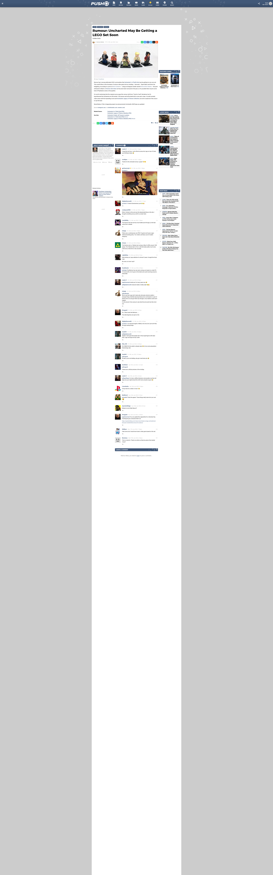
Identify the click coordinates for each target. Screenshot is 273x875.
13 (156, 310)
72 (168, 142)
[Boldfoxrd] (118, 399)
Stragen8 (124, 310)
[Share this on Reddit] (156, 42)
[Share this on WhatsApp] (142, 42)
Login (263, 4)
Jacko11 (124, 149)
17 (156, 354)
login (138, 455)
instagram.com (102, 107)
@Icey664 (124, 397)
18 (156, 364)
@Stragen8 (125, 356)
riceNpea (124, 159)
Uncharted (100, 27)
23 (156, 414)
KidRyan (124, 429)
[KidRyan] (118, 433)
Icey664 (124, 332)
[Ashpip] (118, 235)
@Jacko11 (124, 170)
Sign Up (266, 4)
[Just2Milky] (118, 224)
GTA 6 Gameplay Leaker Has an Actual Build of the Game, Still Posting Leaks (170, 195)
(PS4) (115, 111)
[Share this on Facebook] (148, 42)
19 (156, 375)
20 (156, 386)
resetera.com (121, 107)
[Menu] (2, 3)
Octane (124, 243)
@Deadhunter (125, 293)
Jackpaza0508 (126, 210)
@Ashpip (124, 270)
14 (156, 321)
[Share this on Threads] (153, 42)
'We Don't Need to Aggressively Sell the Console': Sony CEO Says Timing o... (170, 231)
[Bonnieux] (118, 442)
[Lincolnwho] (118, 390)
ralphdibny (125, 255)
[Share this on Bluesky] (145, 42)
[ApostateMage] (118, 410)
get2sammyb (126, 168)
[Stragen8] (118, 314)
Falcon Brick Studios (146, 86)
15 (156, 331)
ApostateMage (126, 406)
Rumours (106, 27)
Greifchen (125, 365)
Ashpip (124, 231)
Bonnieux (124, 438)
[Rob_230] (118, 348)
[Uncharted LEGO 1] (126, 61)
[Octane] (118, 247)
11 (156, 280)
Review (117, 117)
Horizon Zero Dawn (111, 88)
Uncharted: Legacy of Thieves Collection (128, 98)
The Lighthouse (101, 79)
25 (157, 123)
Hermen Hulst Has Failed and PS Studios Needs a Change (170, 213)
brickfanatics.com (112, 107)
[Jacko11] (118, 153)
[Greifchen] (118, 369)
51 (168, 152)
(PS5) (119, 113)
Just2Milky (125, 220)
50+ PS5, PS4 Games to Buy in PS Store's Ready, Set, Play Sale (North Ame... (170, 249)
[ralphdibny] (118, 259)
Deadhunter (125, 268)
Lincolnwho (125, 386)
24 (156, 429)
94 (168, 133)
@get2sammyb (126, 282)
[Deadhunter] (118, 272)
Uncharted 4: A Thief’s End (131, 82)
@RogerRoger (125, 378)
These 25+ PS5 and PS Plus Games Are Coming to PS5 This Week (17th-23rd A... (170, 201)
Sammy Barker (100, 42)
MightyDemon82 (127, 201)
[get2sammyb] (118, 172)
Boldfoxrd (125, 395)
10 (156, 267)
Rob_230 (124, 344)
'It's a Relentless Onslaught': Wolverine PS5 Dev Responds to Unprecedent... (170, 207)
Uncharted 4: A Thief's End (175, 86)
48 (168, 164)
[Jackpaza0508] (118, 214)
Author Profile (98, 162)
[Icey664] (118, 336)
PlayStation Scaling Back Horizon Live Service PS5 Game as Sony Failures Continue (105, 193)
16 (156, 343)
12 (156, 291)
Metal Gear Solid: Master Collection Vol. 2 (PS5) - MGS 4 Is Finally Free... (170, 243)
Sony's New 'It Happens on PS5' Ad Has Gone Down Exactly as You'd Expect (170, 219)
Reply (111, 162)
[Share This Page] (258, 3)
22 (156, 405)
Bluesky (105, 162)
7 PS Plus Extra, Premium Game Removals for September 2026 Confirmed (170, 225)
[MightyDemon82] (118, 205)
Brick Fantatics (117, 86)
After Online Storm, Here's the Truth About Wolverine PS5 (170, 237)
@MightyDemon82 (126, 284)
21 (156, 395)
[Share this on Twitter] (151, 42)
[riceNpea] (118, 163)
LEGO (94, 27)
